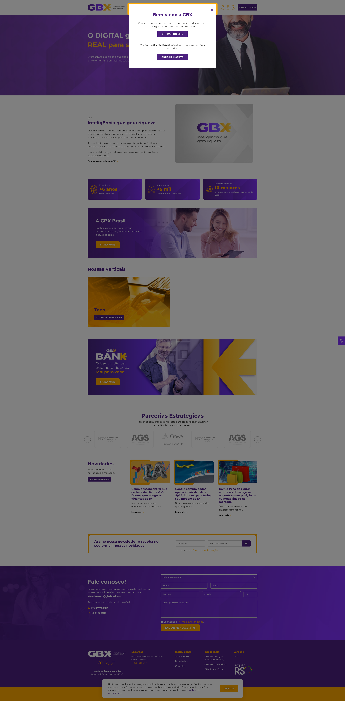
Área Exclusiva (172, 57)
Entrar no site (172, 33)
